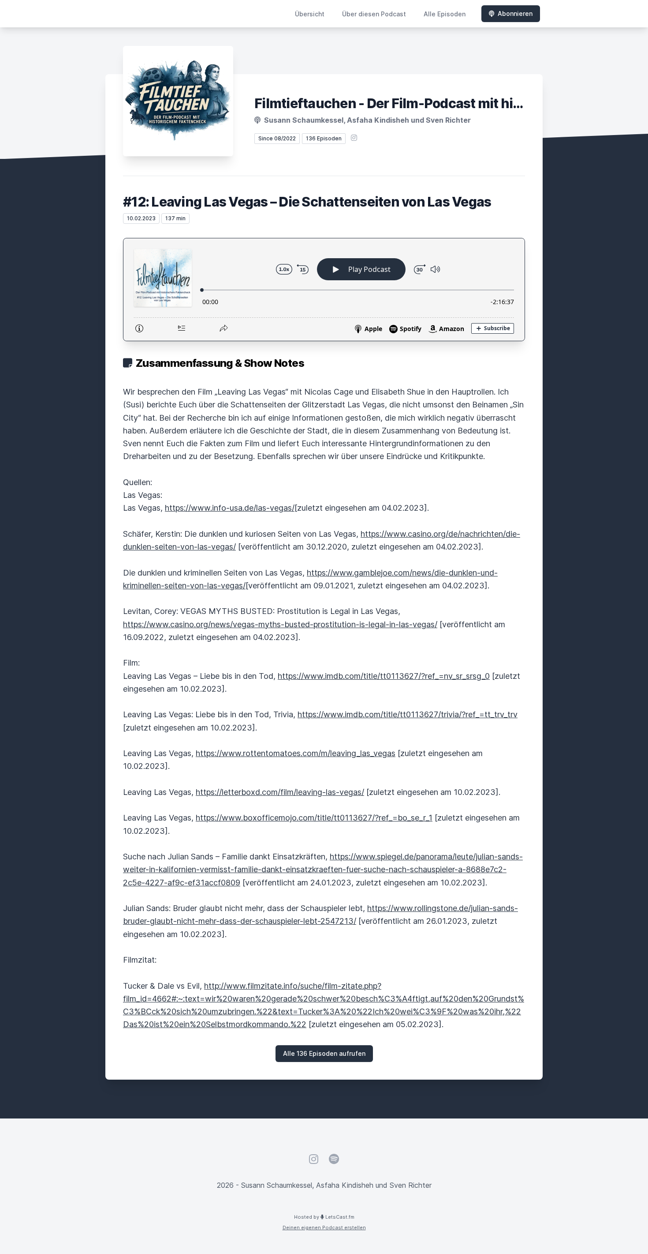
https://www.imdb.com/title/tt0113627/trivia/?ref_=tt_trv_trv (408, 714)
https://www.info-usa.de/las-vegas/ (229, 507)
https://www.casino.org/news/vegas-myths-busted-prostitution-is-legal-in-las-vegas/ (280, 624)
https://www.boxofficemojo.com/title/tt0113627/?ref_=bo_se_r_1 (314, 817)
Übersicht (309, 14)
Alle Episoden (445, 14)
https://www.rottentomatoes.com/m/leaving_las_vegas (295, 753)
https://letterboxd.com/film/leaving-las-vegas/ (280, 792)
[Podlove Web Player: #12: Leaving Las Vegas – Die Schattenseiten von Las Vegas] (324, 289)
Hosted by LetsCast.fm (324, 1217)
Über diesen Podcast (374, 14)
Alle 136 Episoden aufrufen (324, 1053)
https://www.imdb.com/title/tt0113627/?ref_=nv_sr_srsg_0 (384, 676)
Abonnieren (515, 13)
